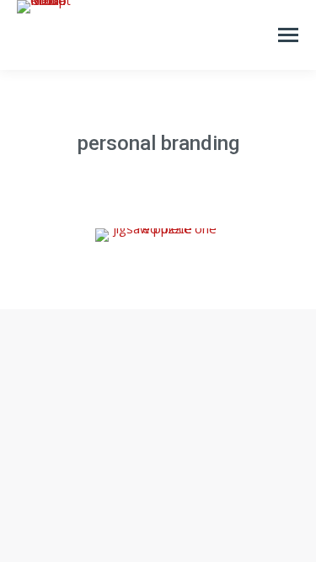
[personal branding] (158, 235)
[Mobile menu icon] (288, 34)
